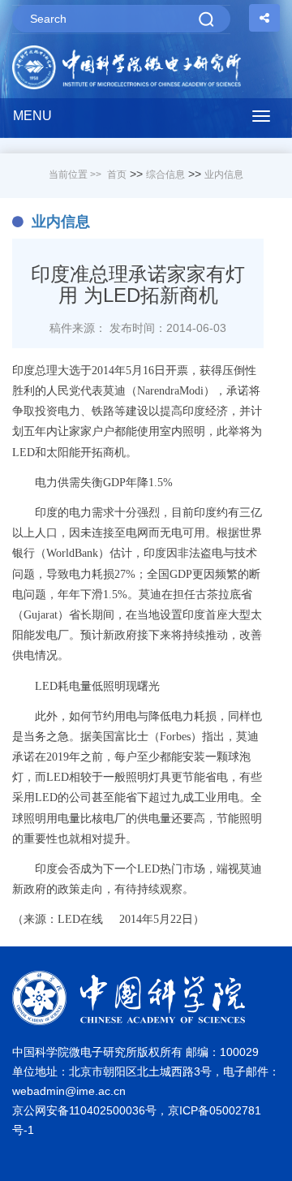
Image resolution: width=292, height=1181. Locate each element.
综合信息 (165, 174)
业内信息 (223, 174)
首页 (117, 174)
